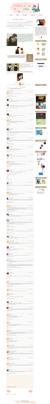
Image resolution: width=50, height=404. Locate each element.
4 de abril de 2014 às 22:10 (31, 357)
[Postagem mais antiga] (30, 392)
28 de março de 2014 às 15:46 (30, 119)
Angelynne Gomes (11, 241)
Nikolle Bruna (11, 272)
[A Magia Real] (43, 167)
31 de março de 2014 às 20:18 (31, 307)
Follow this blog (40, 66)
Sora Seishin (11, 147)
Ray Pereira (10, 369)
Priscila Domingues (12, 161)
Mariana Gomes (11, 128)
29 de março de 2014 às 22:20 (30, 219)
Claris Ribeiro (11, 198)
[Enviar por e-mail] (21, 87)
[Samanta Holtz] (36, 145)
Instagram (8, 125)
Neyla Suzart (11, 307)
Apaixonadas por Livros (9, 179)
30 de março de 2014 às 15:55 (30, 229)
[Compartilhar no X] (23, 87)
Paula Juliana (11, 338)
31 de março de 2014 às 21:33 (31, 314)
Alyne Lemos (10, 154)
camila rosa (10, 214)
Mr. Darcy (18, 88)
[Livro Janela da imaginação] (43, 162)
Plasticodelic (10, 202)
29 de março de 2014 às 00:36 (30, 161)
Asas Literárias (11, 229)
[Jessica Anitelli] (45, 145)
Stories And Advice (10, 327)
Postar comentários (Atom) (12, 394)
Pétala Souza (11, 92)
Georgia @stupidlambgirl (13, 351)
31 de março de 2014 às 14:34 (31, 272)
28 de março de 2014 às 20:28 (30, 154)
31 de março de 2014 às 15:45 (31, 289)
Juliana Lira (10, 259)
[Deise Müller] (39, 145)
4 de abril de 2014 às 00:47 (31, 338)
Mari (9, 322)
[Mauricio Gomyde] (42, 145)
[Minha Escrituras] (43, 172)
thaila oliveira (11, 236)
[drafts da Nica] (39, 172)
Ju (9, 104)
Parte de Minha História (9, 124)
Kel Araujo (10, 182)
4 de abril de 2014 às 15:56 (31, 345)
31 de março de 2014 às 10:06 (31, 259)
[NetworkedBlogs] (41, 65)
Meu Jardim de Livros (10, 151)
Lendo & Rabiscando (12, 345)
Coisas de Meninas (9, 311)
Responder (8, 97)
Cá (9, 281)
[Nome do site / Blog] (40, 147)
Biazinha (10, 170)
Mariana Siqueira (11, 138)
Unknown (10, 119)
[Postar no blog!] (22, 87)
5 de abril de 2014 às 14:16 (31, 369)
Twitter (7, 158)
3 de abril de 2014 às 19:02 (31, 330)
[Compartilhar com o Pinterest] (24, 87)
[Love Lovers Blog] (39, 162)
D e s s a (10, 114)
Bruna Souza (11, 99)
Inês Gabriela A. (11, 301)
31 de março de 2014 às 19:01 (31, 301)
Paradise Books (8, 277)
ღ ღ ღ (20, 88)
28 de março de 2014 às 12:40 (30, 104)
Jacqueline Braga (11, 246)
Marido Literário (14, 88)
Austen (11, 88)
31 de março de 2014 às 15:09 (31, 281)
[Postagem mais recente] (8, 392)
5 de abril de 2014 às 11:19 (31, 363)
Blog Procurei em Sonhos (9, 286)
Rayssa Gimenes (11, 219)
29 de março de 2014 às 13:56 (30, 182)
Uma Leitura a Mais (11, 363)
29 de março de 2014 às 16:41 (31, 205)
